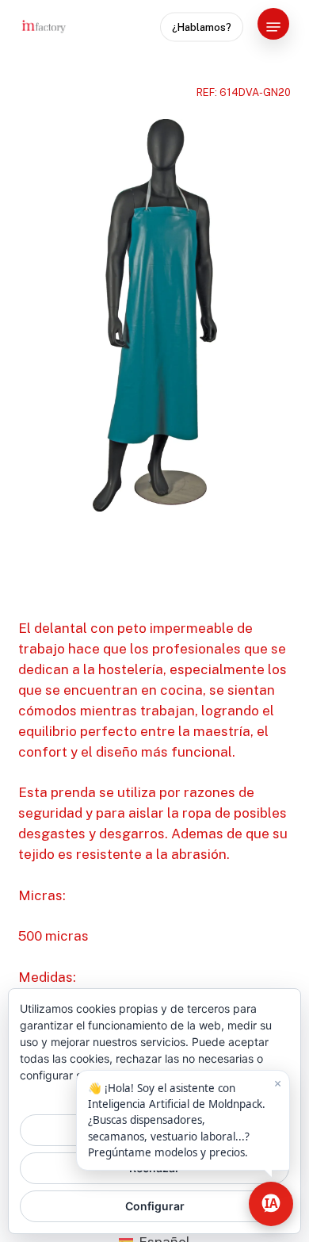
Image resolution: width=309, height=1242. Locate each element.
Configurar (155, 1206)
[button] (273, 27)
